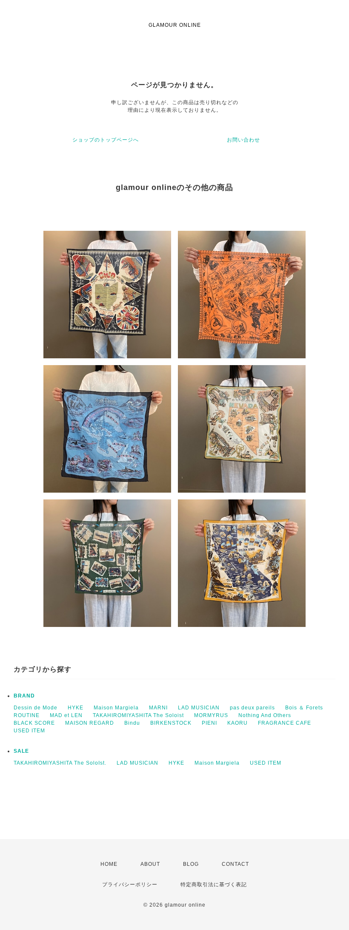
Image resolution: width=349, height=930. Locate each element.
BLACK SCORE (34, 723)
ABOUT (150, 864)
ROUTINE (27, 715)
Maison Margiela (116, 708)
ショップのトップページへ (105, 140)
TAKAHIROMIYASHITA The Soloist (138, 715)
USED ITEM (29, 731)
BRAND (24, 696)
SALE (21, 751)
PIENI (209, 723)
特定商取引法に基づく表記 (213, 884)
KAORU (237, 723)
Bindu (132, 723)
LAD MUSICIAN (199, 708)
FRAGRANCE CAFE (284, 723)
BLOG (191, 864)
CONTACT (235, 864)
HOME (108, 864)
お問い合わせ (243, 140)
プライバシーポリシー (129, 884)
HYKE (75, 708)
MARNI (158, 708)
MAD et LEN (66, 715)
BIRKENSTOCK (171, 723)
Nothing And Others (264, 715)
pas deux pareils (252, 708)
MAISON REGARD (89, 723)
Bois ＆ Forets (304, 708)
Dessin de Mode (35, 708)
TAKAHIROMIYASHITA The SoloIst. (60, 763)
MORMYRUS (211, 715)
